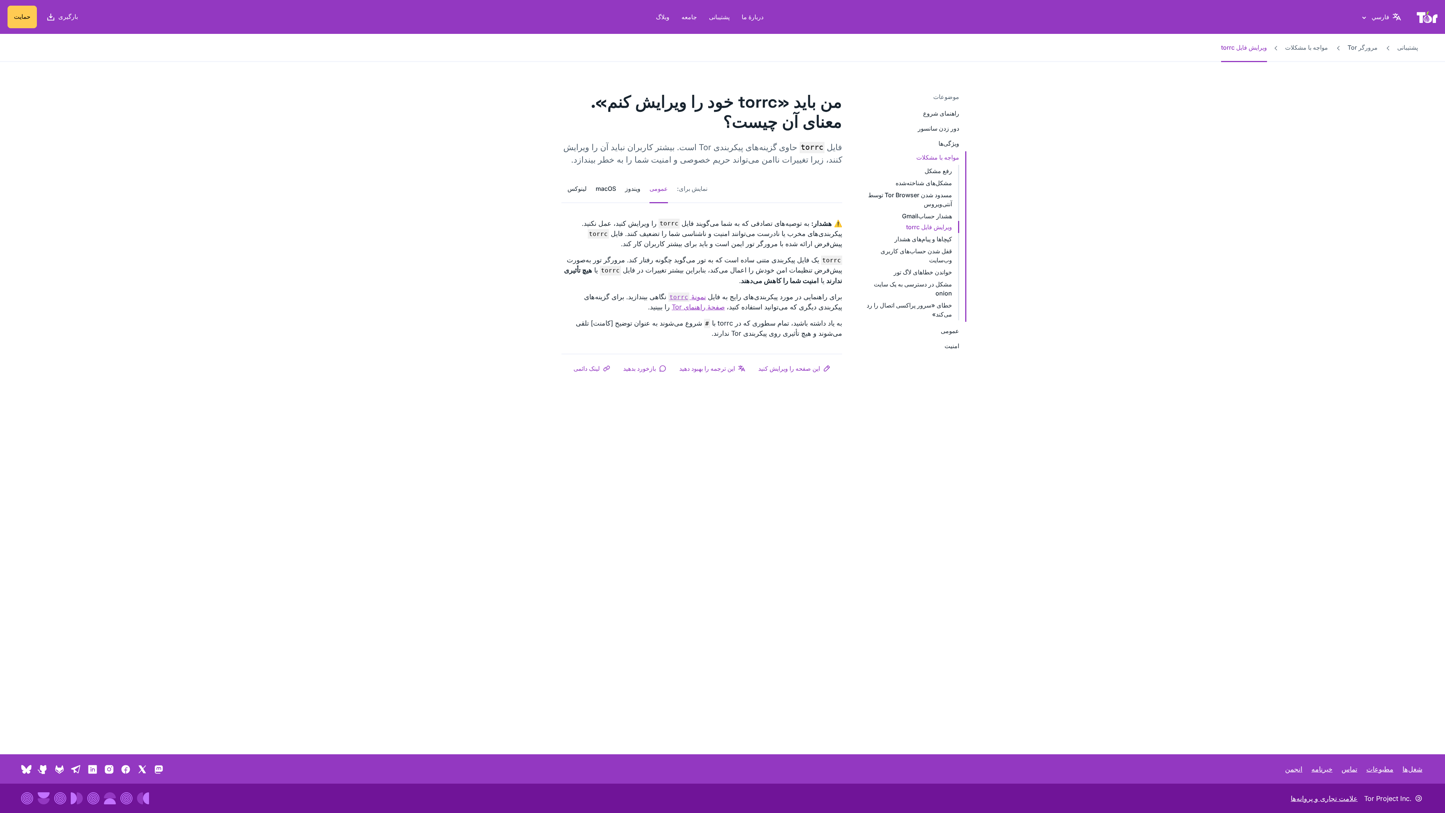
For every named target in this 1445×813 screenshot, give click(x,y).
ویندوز (632, 188)
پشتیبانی (719, 17)
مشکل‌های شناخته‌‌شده (924, 183)
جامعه (689, 17)
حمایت (22, 16)
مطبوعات (1379, 769)
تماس (1349, 769)
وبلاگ (662, 17)
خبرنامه (1321, 769)
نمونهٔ (687, 297)
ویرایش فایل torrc (929, 227)
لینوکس (577, 188)
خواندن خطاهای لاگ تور (923, 272)
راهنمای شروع (941, 113)
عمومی (950, 331)
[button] (794, 368)
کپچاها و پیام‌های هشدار (923, 239)
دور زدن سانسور (938, 128)
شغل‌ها (1412, 769)
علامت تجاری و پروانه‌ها (1324, 798)
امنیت (952, 346)
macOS (606, 188)
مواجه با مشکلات (1306, 47)
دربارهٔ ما (753, 17)
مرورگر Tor (1363, 47)
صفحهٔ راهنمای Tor (698, 307)
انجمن (1293, 769)
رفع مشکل (938, 171)
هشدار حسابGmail (927, 216)
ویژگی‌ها (948, 143)
